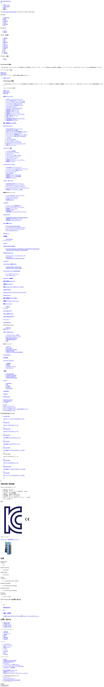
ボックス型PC (9, 173)
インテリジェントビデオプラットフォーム (17, 168)
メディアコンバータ (11, 158)
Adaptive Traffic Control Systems (13, 267)
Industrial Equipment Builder (9, 246)
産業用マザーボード (11, 177)
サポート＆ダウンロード (8, 332)
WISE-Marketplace (7, 400)
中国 (4, 39)
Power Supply (9, 239)
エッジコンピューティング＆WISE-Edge (11, 271)
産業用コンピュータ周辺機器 (13, 176)
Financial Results (10, 373)
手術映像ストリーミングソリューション (16, 211)
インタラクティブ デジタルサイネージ (16, 227)
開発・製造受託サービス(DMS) (9, 123)
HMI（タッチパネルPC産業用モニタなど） (17, 131)
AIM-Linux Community (11, 349)
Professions (8, 383)
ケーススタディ (7, 644)
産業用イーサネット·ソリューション (15, 160)
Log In (8, 5)
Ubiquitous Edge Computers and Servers (15, 258)
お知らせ (8, 346)
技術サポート (6, 329)
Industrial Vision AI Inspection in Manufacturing (17, 250)
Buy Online (7, 622)
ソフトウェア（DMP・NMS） (13, 155)
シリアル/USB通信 (11, 151)
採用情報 (5, 637)
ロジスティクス (6, 214)
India (4, 40)
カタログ (5, 651)
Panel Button (3, 74)
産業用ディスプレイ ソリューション (10, 301)
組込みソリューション (8, 96)
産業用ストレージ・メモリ (13, 112)
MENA (5, 59)
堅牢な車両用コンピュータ (8, 281)
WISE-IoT (8, 327)
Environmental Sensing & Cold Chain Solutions (17, 217)
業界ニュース (6, 647)
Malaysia (5, 46)
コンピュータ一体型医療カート (14, 205)
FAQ (4, 653)
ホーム (5, 404)
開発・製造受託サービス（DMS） (10, 298)
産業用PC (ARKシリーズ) (12, 109)
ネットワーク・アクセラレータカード (15, 186)
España (5, 32)
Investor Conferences (11, 376)
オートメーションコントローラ (14, 133)
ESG (4, 636)
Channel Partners (7, 322)
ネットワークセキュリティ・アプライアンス (17, 188)
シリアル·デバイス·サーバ (12, 152)
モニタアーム (6, 233)
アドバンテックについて (8, 360)
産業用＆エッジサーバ (8, 284)
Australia (5, 38)
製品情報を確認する (11, 339)
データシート (4, 539)
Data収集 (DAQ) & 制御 (12, 130)
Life (7, 384)
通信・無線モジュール (12, 115)
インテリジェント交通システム (14, 170)
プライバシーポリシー (9, 678)
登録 (4, 5)
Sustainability (6, 391)
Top (2, 684)
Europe (5, 31)
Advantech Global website (10, 11)
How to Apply (9, 388)
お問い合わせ (6, 396)
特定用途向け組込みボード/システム (15, 118)
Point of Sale (9, 257)
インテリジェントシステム (8, 164)
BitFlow (8, 306)
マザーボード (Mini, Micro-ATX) (14, 108)
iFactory (5, 243)
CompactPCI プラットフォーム (13, 167)
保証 (7, 341)
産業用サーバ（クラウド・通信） (14, 189)
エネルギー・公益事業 (8, 278)
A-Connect (5, 402)
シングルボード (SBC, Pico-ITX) (14, 103)
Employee (5, 393)
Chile (4, 22)
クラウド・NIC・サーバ (8, 180)
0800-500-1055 (8, 626)
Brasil (4, 19)
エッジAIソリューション (12, 274)
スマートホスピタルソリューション (15, 207)
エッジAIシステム (10, 275)
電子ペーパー (9, 117)
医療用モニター (10, 210)
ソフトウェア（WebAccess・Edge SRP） (16, 136)
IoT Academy (9, 348)
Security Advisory (7, 354)
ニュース (5, 650)
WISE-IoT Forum (10, 350)
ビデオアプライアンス (12, 198)
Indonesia (5, 42)
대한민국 (5, 45)
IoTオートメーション (7, 125)
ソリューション (7, 240)
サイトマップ (6, 677)
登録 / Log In (6, 78)
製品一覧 (5, 93)
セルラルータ (9, 154)
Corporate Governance (11, 375)
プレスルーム (9, 368)
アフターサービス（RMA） (13, 335)
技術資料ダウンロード (13, 539)
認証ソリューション (11, 145)
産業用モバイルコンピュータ (13, 220)
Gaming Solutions (7, 289)
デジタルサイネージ (11, 106)
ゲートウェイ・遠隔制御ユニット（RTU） (17, 134)
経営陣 (8, 365)
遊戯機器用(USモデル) (11, 120)
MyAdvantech (6, 6)
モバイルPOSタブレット (12, 230)
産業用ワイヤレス (10, 161)
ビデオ (5, 648)
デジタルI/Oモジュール (9, 410)
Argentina (5, 21)
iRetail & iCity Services (8, 252)
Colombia (5, 24)
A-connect (5, 654)
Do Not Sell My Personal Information (11, 680)
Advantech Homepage (6, 1)
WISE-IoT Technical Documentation (14, 352)
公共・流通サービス (7, 223)
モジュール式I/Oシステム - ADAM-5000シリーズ (15, 409)
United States (6, 17)
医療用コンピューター (12, 208)
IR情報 (4, 371)
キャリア (5, 380)
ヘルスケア (5, 202)
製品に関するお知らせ (12, 338)
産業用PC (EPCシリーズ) (12, 111)
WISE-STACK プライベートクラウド (15, 185)
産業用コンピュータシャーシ (13, 174)
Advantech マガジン (11, 366)
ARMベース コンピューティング (14, 99)
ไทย (4, 50)
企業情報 (5, 357)
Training (8, 385)
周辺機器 (5, 236)
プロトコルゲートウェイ (12, 157)
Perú (4, 25)
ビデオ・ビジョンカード (12, 197)
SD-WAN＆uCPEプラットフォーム (15, 183)
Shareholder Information (11, 377)
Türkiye (5, 52)
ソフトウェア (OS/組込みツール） (14, 105)
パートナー (6, 319)
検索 (4, 7)
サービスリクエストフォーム (13, 336)
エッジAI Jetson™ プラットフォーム (15, 195)
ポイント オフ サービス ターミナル (15, 229)
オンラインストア (7, 399)
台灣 (4, 49)
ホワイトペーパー (7, 645)
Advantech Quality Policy (8, 316)
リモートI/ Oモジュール (12, 140)
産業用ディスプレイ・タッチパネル (15, 114)
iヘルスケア (5, 261)
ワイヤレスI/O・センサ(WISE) (13, 142)
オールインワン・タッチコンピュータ (15, 255)
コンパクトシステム (11, 171)
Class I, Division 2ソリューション (14, 128)
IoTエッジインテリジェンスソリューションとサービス (14, 292)
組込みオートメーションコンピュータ (15, 143)
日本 (6, 9)
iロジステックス (6, 295)
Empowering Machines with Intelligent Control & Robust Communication (22, 248)
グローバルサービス (7, 310)
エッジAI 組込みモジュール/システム (15, 100)
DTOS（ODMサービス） (8, 313)
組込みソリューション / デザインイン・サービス (13, 286)
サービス (5, 308)
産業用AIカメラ (10, 199)
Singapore (5, 47)
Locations (8, 387)
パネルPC (8, 137)
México (5, 20)
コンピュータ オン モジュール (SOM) (15, 102)
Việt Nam (5, 53)
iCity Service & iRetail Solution (13, 226)
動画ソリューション (7, 303)
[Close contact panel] (1, 602)
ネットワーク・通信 (7, 148)
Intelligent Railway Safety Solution (14, 268)
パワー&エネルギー (11, 139)
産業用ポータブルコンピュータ (14, 218)
